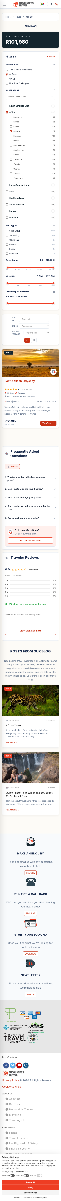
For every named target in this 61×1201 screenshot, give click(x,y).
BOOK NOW (30, 954)
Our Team (14, 1104)
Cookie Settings (11, 1086)
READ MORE (11, 742)
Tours (18, 17)
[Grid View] (27, 340)
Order (15, 326)
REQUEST (30, 913)
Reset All (51, 56)
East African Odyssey (20, 381)
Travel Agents (16, 1120)
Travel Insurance (18, 1138)
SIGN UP (30, 994)
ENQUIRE (30, 873)
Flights (12, 1132)
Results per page (16, 332)
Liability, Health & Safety (23, 1143)
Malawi (14, 466)
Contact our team (32, 540)
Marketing (14, 1114)
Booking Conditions (20, 1153)
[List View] (34, 340)
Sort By (14, 319)
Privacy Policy (11, 1080)
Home (8, 17)
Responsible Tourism (20, 1109)
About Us (14, 1098)
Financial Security (19, 1148)
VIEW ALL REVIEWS (31, 630)
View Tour (46, 423)
